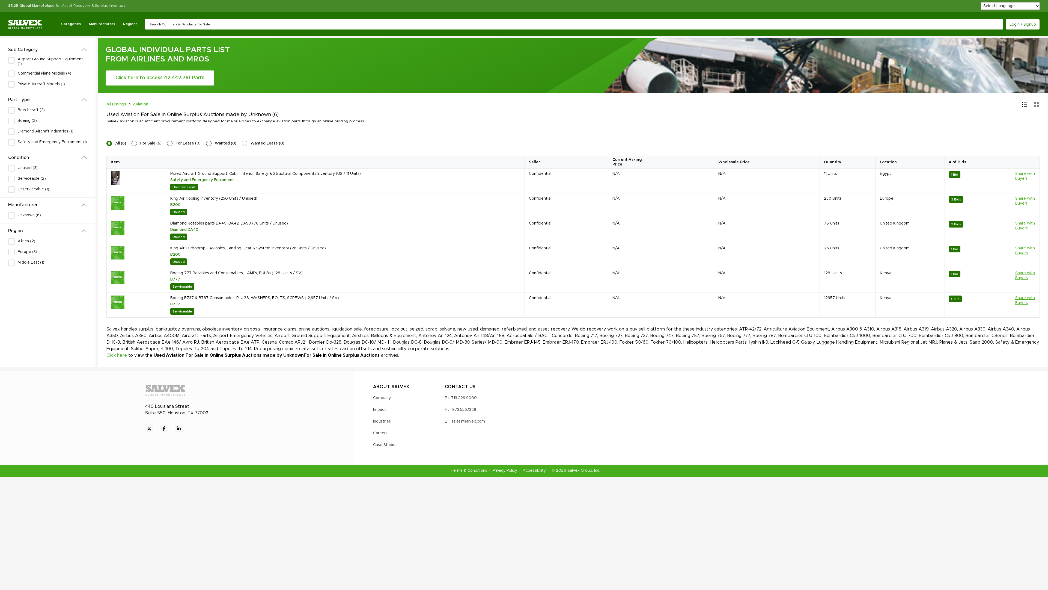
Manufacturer (23, 205)
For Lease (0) (188, 143)
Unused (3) (28, 168)
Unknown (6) (29, 215)
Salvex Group (579, 471)
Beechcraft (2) (31, 110)
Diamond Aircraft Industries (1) (45, 131)
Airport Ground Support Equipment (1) (50, 61)
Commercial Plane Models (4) (44, 73)
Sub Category (23, 50)
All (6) (120, 143)
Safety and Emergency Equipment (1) (52, 142)
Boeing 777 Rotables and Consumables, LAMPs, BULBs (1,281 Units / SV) (236, 273)
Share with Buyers (1025, 176)
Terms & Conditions (469, 471)
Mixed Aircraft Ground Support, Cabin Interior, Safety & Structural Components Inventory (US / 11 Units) (265, 174)
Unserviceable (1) (33, 189)
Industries (382, 421)
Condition (18, 157)
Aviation (140, 104)
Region (15, 231)
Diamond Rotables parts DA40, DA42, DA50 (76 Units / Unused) (229, 223)
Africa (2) (26, 241)
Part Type (19, 100)
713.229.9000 (464, 398)
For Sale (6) (151, 143)
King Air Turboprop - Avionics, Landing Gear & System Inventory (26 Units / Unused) (248, 248)
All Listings (116, 104)
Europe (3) (27, 252)
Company (382, 398)
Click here (116, 355)
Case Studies (385, 445)
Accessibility (534, 471)
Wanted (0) (225, 143)
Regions (130, 24)
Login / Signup (1023, 24)
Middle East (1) (31, 262)
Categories (71, 24)
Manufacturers (102, 24)
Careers (380, 433)
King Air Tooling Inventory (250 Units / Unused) (213, 198)
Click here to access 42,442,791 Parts (159, 77)
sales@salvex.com (468, 421)
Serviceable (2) (32, 179)
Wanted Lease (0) (267, 143)
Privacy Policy (505, 471)
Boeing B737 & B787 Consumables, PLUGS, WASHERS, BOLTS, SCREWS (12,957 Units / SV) (254, 298)
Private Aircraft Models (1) (41, 84)
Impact (379, 410)
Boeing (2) (27, 121)
